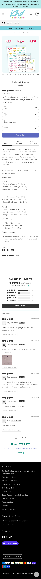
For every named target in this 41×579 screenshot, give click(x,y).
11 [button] (33, 74)
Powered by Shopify (28, 573)
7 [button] (23, 74)
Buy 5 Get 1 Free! (9, 477)
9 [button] (28, 74)
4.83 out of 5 (26, 283)
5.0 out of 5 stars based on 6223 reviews (20, 448)
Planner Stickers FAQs (11, 484)
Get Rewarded (8, 488)
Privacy (5, 506)
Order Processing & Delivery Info (15, 495)
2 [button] (10, 74)
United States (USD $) (11, 556)
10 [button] (30, 74)
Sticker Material (19, 142)
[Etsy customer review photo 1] (7, 360)
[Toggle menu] (3, 14)
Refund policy (7, 502)
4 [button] (15, 74)
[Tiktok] (10, 537)
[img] (7, 319)
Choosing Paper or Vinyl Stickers (15, 521)
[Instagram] (7, 537)
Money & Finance (13, 33)
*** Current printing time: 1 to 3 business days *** (20, 28)
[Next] (38, 74)
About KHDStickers (33, 142)
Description (7, 144)
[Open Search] (3, 23)
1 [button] (7, 74)
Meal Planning (7, 524)
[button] (7, 91)
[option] (20, 54)
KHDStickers (17, 573)
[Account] (31, 13)
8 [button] (25, 74)
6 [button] (20, 74)
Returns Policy (8, 499)
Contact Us (6, 491)
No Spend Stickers (26, 33)
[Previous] (3, 74)
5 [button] (18, 74)
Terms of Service (8, 509)
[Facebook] (3, 537)
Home (4, 33)
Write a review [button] (21, 306)
